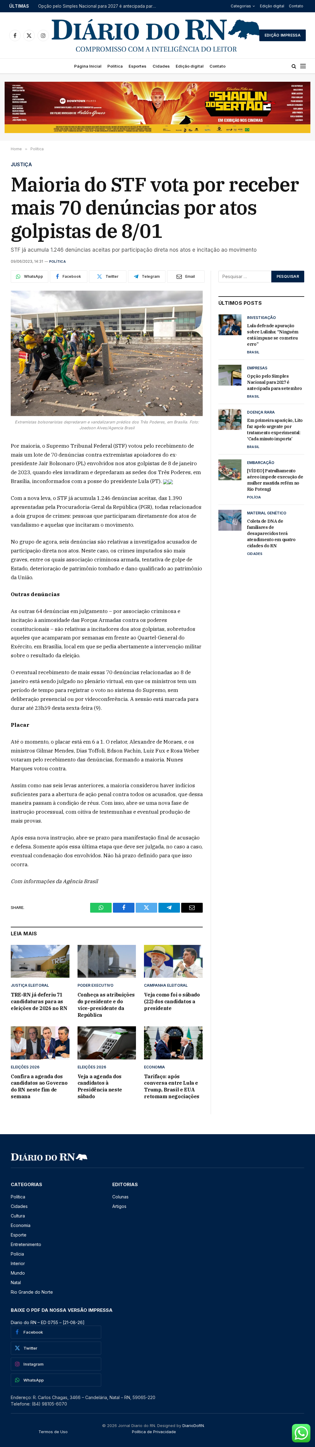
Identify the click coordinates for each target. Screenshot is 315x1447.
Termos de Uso (53, 1431)
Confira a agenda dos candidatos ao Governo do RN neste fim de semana (39, 1086)
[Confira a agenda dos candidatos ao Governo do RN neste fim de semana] (40, 1042)
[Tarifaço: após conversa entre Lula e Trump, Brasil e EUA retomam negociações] (173, 1042)
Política (115, 66)
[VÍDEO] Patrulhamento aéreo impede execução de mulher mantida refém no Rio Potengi (275, 480)
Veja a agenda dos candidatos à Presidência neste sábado (100, 1086)
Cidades (161, 66)
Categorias (241, 6)
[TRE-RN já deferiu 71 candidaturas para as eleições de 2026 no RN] (40, 961)
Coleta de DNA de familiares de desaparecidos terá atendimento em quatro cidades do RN (271, 533)
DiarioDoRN (193, 1425)
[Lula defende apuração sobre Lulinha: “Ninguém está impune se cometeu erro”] (229, 324)
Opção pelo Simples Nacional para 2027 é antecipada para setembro (99, 6)
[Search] (293, 66)
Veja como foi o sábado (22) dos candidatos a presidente (172, 1001)
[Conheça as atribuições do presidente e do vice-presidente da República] (107, 961)
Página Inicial (88, 66)
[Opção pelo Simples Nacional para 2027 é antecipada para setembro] (229, 375)
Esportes (137, 66)
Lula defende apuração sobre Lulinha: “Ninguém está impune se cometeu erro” (272, 335)
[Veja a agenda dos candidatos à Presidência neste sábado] (107, 1042)
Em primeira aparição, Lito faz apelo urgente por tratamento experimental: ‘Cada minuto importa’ (275, 430)
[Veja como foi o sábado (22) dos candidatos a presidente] (173, 961)
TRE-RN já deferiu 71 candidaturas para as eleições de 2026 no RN (39, 1001)
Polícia (254, 497)
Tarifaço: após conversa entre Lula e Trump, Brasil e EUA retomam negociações (171, 1086)
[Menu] (303, 66)
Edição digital (272, 6)
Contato (296, 6)
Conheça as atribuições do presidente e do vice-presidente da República (106, 1005)
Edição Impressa (283, 35)
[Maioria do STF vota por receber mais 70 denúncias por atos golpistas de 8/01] (107, 353)
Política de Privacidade (154, 1431)
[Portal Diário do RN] (156, 35)
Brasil (253, 352)
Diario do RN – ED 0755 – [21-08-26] (48, 1322)
